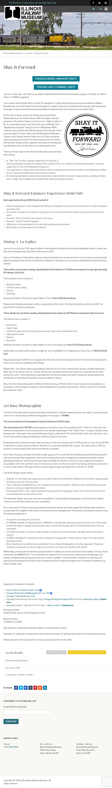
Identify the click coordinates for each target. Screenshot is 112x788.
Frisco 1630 (11, 590)
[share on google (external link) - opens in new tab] (26, 688)
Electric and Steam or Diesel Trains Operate (87, 652)
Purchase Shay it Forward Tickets (56, 87)
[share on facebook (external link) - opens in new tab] (16, 688)
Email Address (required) (15, 707)
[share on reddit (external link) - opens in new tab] (40, 688)
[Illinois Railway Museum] (23, 13)
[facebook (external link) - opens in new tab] (93, 3)
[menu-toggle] (106, 9)
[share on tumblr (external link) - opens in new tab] (30, 688)
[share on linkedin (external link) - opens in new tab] (45, 688)
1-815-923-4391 (11, 747)
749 (47, 593)
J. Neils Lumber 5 (53, 605)
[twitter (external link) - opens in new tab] (99, 3)
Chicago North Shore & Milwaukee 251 (23, 593)
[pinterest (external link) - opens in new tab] (105, 3)
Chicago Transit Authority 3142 (20, 596)
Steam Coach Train (30, 590)
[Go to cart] (92, 9)
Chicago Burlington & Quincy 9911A (59, 599)
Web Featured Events (56, 652)
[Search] (99, 9)
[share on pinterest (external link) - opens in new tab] (35, 688)
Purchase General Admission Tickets (56, 79)
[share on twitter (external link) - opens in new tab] (21, 688)
